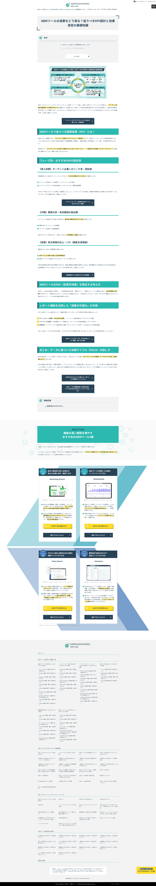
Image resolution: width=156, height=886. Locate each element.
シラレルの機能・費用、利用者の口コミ (109, 670)
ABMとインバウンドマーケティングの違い (88, 805)
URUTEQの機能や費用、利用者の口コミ (109, 681)
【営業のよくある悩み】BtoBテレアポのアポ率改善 (109, 764)
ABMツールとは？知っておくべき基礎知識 (49, 748)
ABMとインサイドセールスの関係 (107, 818)
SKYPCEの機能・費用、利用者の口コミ (47, 731)
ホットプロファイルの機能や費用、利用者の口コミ (68, 727)
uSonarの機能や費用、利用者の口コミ (47, 688)
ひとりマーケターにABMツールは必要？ (67, 753)
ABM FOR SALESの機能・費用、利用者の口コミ (109, 677)
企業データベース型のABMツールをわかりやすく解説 (46, 664)
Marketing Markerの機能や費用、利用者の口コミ (68, 681)
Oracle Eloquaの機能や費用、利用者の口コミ (88, 690)
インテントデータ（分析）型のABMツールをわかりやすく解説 (67, 664)
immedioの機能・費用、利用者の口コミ (68, 677)
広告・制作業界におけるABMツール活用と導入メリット (46, 842)
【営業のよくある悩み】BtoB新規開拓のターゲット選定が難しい (67, 764)
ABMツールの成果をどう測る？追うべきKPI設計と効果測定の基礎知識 (67, 770)
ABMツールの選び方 (104, 769)
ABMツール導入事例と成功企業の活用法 (46, 787)
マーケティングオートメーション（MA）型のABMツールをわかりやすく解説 (88, 665)
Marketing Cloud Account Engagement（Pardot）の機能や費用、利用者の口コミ (68, 732)
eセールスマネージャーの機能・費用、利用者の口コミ (47, 723)
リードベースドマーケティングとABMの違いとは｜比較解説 (77, 121)
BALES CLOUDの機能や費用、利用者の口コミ (47, 692)
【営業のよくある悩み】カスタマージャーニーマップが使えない (46, 759)
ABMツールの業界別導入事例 (45, 831)
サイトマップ (114, 884)
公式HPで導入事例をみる (59, 526)
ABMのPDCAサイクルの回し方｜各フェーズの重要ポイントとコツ (78, 378)
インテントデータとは (43, 823)
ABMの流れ (40, 805)
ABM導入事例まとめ (63, 818)
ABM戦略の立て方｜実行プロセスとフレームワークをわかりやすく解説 (46, 818)
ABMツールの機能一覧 (43, 775)
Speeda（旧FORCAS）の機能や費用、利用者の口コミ (47, 696)
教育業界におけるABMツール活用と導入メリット (46, 847)
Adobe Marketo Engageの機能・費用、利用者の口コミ (88, 694)
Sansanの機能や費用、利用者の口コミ (47, 734)
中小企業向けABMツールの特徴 (45, 781)
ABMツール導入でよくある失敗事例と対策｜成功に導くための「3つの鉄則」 (47, 770)
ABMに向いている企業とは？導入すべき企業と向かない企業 (88, 818)
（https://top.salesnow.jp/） (73, 625)
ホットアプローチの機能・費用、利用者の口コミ (47, 670)
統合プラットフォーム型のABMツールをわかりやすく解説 (67, 710)
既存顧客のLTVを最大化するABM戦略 (77, 275)
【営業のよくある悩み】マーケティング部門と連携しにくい (46, 764)
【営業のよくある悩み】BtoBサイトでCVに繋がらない (88, 764)
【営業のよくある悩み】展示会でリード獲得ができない (67, 759)
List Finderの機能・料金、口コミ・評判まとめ (88, 675)
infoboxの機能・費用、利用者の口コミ (47, 704)
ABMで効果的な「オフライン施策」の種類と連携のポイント (67, 812)
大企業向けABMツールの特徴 (65, 781)
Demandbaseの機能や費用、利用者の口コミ (68, 740)
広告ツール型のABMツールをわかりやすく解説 (108, 664)
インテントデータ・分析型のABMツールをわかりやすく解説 (77, 203)
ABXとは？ (61, 799)
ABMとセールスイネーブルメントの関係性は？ (46, 799)
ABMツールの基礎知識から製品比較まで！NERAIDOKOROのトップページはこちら (77, 389)
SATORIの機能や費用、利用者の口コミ (88, 701)
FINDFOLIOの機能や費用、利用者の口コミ (88, 682)
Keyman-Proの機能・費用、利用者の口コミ (47, 677)
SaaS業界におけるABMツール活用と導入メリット (47, 836)
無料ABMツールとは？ (105, 775)
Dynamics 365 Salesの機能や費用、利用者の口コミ (47, 738)
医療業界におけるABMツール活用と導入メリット (67, 847)
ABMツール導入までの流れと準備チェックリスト (108, 781)
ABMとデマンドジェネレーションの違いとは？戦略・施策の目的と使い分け (67, 824)
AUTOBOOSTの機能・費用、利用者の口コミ (88, 679)
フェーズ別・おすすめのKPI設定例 (72, 48)
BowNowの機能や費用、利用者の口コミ (88, 686)
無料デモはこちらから (57, 535)
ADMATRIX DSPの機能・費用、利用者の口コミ (109, 673)
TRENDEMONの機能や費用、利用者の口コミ (68, 688)
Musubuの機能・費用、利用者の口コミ (47, 673)
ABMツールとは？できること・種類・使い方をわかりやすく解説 (88, 770)
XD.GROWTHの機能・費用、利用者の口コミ (68, 723)
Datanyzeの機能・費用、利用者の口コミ (47, 681)
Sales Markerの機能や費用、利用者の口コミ (68, 685)
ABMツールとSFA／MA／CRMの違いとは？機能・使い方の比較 (78, 339)
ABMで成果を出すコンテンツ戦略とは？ (46, 812)
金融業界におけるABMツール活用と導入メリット (108, 842)
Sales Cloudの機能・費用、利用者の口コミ (47, 716)
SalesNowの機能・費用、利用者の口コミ (47, 685)
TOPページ (41, 653)
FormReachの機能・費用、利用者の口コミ (47, 727)
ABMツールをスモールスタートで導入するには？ (46, 753)
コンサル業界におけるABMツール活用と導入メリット (46, 853)
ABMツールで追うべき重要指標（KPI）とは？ (76, 45)
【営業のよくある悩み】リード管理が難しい (108, 759)
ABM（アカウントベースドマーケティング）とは (51, 795)
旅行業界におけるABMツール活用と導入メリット (88, 836)
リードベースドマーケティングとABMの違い (67, 805)
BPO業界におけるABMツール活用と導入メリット (67, 836)
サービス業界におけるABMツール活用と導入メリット (67, 842)
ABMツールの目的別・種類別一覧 (47, 659)
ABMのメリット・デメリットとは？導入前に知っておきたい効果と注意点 (108, 812)
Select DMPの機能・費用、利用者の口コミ (68, 670)
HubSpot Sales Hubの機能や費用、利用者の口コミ (68, 736)
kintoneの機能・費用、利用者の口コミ (47, 719)
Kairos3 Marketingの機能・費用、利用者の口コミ (88, 671)
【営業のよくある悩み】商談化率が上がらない (88, 759)
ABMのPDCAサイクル (105, 799)
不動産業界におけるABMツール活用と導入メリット (108, 847)
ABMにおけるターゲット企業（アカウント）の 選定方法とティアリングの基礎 (108, 806)
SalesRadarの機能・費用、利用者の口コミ (68, 673)
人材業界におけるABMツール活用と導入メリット (108, 836)
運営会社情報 (41, 860)
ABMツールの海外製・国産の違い (87, 775)
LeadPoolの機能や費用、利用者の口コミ (47, 700)
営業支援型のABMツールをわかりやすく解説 (46, 710)
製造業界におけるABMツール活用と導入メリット (88, 847)
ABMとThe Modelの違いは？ (86, 799)
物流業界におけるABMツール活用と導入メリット (67, 853)
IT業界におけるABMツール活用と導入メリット (88, 842)
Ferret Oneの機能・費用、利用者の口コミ (68, 716)
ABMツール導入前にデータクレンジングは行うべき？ (108, 753)
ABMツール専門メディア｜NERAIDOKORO (145, 1)
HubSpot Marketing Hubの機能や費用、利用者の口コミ (88, 698)
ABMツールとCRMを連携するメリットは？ (88, 753)
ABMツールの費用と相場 (85, 781)
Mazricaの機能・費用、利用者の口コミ (68, 719)
